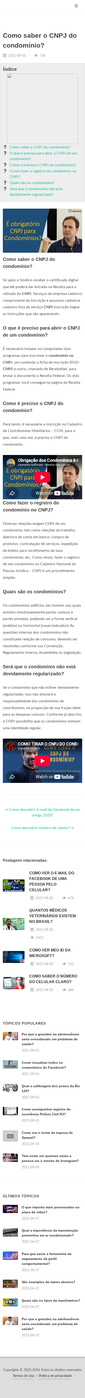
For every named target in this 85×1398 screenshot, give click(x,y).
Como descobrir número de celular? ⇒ (42, 828)
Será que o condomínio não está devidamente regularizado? (36, 191)
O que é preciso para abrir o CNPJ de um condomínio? (43, 156)
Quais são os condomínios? (32, 183)
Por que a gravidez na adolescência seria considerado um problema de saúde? (50, 1039)
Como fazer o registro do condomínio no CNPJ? (43, 174)
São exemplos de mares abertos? (48, 1282)
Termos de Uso (23, 1376)
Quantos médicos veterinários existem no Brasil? (52, 916)
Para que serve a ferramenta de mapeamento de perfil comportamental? (47, 1259)
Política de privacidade (55, 1376)
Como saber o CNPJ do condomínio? (40, 147)
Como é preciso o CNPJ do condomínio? (43, 165)
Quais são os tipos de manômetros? (51, 1300)
